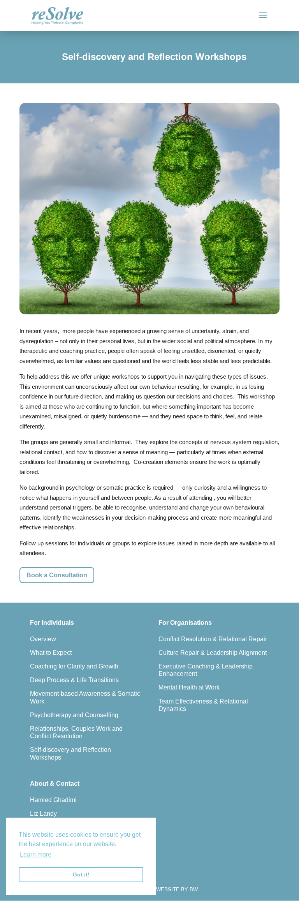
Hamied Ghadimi (53, 800)
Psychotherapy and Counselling (74, 715)
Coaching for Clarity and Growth (74, 666)
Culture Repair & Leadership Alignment (212, 652)
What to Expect (51, 652)
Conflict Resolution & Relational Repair (212, 639)
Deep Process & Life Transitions (74, 680)
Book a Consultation (56, 575)
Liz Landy (43, 813)
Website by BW (177, 889)
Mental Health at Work (189, 687)
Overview (43, 639)
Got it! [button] (81, 874)
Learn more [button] (35, 854)
